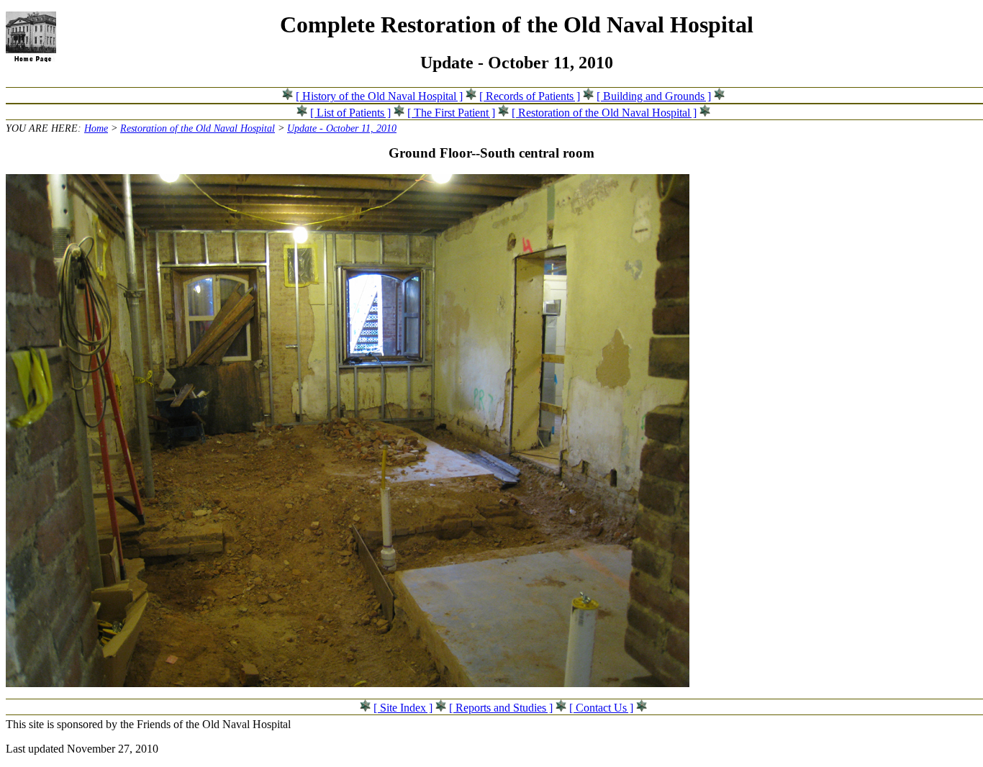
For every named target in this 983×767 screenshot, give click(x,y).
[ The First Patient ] (451, 112)
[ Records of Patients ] (529, 96)
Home (96, 128)
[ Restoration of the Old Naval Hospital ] (604, 112)
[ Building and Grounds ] (654, 96)
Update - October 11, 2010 (342, 128)
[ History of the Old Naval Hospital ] (379, 96)
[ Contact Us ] (601, 708)
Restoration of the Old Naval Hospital (197, 128)
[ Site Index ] (402, 708)
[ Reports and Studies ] (501, 708)
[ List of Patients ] (350, 112)
